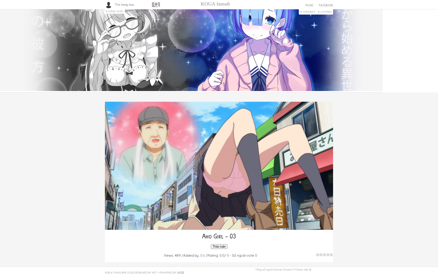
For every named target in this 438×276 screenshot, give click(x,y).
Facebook (326, 5)
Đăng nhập (116, 11)
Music (309, 5)
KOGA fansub (215, 4)
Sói (202, 255)
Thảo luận (219, 246)
